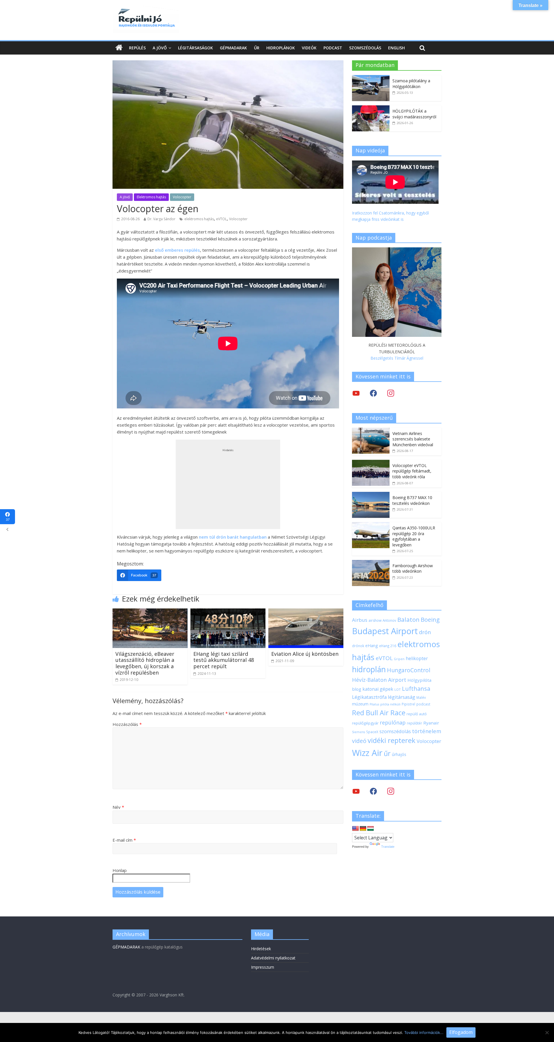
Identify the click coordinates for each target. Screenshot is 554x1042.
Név (118, 807)
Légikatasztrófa (369, 697)
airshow (374, 620)
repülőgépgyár (365, 723)
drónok (358, 645)
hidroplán (369, 669)
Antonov (389, 620)
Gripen (399, 659)
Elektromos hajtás (151, 197)
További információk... (423, 1032)
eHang (371, 645)
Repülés (137, 48)
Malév (421, 697)
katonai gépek (377, 689)
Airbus (359, 620)
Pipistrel (408, 704)
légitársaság (401, 697)
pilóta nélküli (390, 704)
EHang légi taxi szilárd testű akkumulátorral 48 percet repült (223, 660)
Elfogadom (461, 1032)
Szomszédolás (365, 48)
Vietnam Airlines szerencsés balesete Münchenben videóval (412, 439)
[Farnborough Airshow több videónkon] (371, 563)
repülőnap (393, 722)
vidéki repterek (391, 740)
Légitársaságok (195, 48)
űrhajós (399, 754)
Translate (387, 846)
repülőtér (414, 723)
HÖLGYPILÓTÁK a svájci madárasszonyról (414, 113)
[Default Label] (391, 791)
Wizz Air (367, 753)
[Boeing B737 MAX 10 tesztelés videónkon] (371, 495)
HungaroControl (408, 670)
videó (359, 741)
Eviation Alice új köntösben (304, 653)
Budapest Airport (385, 630)
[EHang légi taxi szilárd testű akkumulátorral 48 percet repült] (227, 612)
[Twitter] (356, 393)
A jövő (160, 48)
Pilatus (374, 704)
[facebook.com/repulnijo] (373, 791)
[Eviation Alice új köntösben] (305, 612)
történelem (426, 731)
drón (425, 632)
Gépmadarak (233, 48)
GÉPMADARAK (126, 947)
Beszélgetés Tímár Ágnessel (396, 358)
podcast (423, 704)
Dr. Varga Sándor (161, 218)
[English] (355, 829)
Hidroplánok (280, 48)
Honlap (120, 870)
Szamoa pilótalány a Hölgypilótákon (411, 83)
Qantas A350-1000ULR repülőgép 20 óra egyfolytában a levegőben (413, 536)
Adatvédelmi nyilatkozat (273, 958)
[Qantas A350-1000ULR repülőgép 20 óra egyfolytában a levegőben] (371, 525)
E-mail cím (124, 840)
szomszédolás (395, 731)
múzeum (360, 704)
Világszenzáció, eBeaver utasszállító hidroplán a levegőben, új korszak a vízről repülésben (144, 663)
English (396, 48)
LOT (397, 689)
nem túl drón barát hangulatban (233, 537)
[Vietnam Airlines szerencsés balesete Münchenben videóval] (371, 431)
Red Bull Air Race (378, 712)
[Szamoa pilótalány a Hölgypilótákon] (371, 78)
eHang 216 (387, 645)
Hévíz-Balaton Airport (379, 679)
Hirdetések (261, 948)
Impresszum (262, 967)
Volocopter (182, 197)
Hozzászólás (127, 724)
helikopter (417, 658)
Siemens (358, 732)
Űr (256, 48)
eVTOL (221, 218)
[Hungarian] (370, 829)
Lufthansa (416, 688)
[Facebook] (373, 393)
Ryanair (431, 723)
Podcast (332, 48)
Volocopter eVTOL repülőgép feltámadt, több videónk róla (411, 471)
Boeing (430, 619)
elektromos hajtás (199, 218)
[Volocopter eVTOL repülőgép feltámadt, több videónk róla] (371, 463)
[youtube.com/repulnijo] (356, 791)
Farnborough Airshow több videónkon (412, 568)
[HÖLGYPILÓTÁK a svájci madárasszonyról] (371, 108)
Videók (309, 48)
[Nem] (547, 1032)
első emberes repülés (177, 250)
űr (387, 753)
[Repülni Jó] (146, 9)
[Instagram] (391, 393)
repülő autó (417, 714)
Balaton (408, 619)
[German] (363, 829)
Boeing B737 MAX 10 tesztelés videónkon (412, 500)
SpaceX (372, 731)
